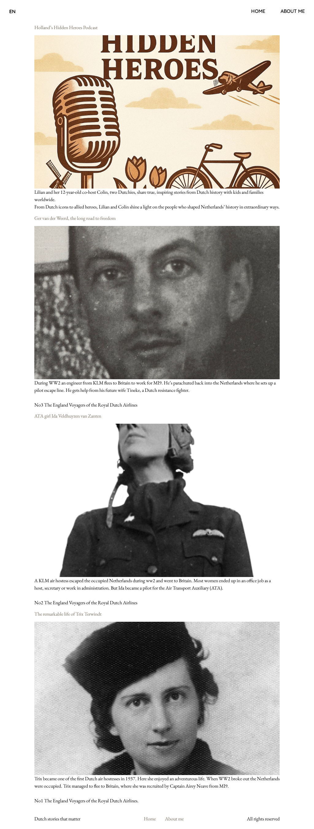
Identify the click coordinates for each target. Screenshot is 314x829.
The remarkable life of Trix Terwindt (67, 614)
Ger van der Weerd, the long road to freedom (75, 218)
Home (258, 11)
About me (293, 11)
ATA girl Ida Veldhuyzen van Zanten (67, 416)
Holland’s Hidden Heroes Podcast (66, 27)
